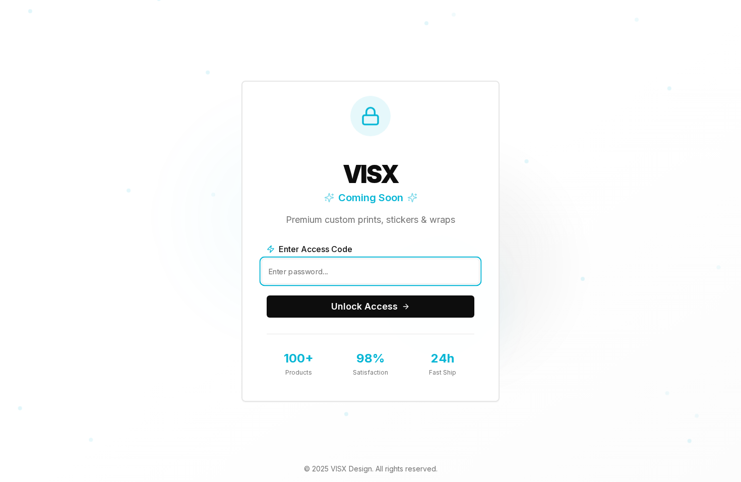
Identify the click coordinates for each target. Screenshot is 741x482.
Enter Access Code (315, 249)
